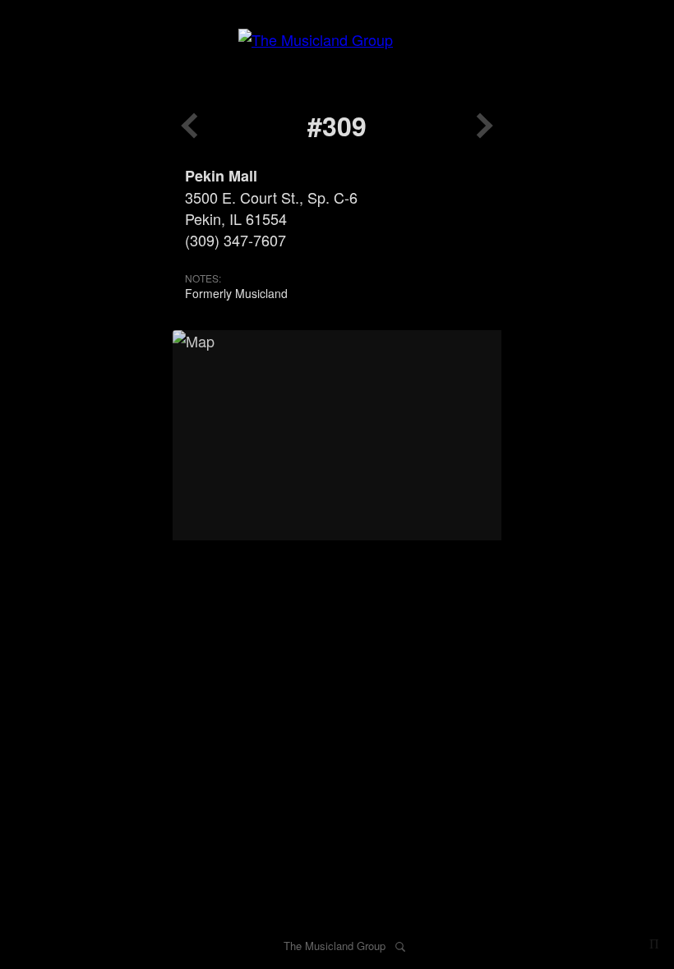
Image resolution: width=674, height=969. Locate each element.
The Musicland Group (334, 945)
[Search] (400, 945)
